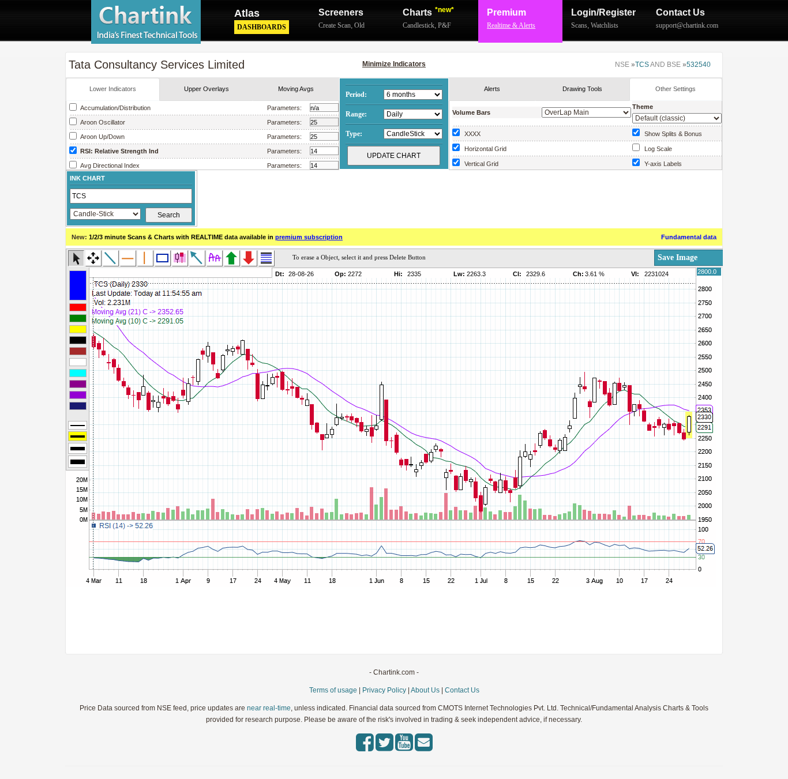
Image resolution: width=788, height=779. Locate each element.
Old (359, 25)
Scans (579, 25)
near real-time (269, 708)
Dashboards (261, 27)
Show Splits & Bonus (671, 133)
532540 (698, 65)
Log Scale (656, 148)
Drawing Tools (582, 88)
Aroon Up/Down (101, 136)
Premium (506, 12)
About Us (425, 690)
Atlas (247, 13)
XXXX (471, 133)
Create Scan (334, 25)
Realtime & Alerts (511, 25)
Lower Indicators (112, 88)
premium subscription (309, 237)
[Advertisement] (459, 198)
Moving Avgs (296, 88)
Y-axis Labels (661, 163)
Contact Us (680, 12)
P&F (444, 25)
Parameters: (284, 107)
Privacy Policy (384, 690)
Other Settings (675, 88)
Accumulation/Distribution (114, 107)
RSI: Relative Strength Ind (118, 151)
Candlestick (418, 25)
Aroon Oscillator (101, 122)
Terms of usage (333, 690)
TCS (642, 65)
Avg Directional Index (109, 165)
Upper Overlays (206, 88)
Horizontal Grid (483, 148)
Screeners (340, 12)
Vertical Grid (479, 163)
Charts (428, 11)
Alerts (492, 88)
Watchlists (604, 25)
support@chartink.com (687, 25)
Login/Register (603, 12)
